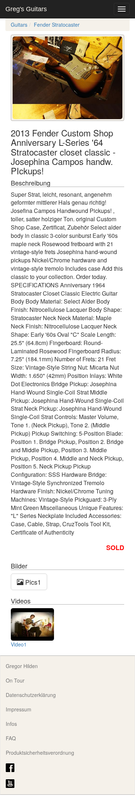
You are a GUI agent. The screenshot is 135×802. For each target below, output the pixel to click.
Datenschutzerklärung (31, 694)
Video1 (19, 644)
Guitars (19, 24)
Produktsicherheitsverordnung (40, 752)
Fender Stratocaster (57, 24)
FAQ (11, 738)
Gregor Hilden (22, 666)
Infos (11, 723)
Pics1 (32, 582)
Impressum (18, 709)
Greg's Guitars (26, 9)
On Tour (15, 680)
